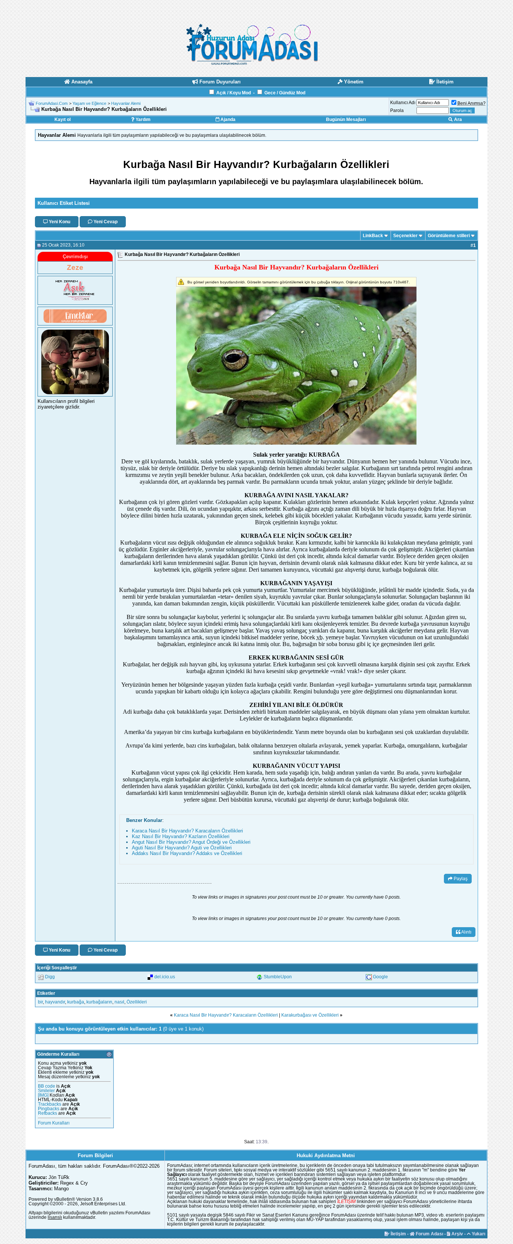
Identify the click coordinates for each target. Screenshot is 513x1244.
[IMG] (43, 1095)
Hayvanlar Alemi (125, 103)
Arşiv (456, 1234)
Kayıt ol (62, 119)
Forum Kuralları (53, 1123)
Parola (397, 110)
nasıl (119, 1002)
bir (40, 1002)
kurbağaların (99, 1002)
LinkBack (373, 235)
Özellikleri (137, 1002)
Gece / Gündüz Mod (284, 93)
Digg (50, 977)
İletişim (397, 1234)
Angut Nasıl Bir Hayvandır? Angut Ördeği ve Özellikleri (191, 842)
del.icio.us (164, 977)
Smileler (46, 1090)
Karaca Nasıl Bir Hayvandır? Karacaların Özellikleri (187, 831)
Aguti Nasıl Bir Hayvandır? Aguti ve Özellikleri (182, 848)
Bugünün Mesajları (346, 119)
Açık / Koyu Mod (233, 93)
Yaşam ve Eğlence (89, 103)
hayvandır (55, 1002)
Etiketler (46, 993)
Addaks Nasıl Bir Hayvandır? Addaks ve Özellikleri (187, 853)
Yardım (142, 119)
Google (380, 977)
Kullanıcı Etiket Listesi (64, 203)
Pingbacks (48, 1108)
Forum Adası (429, 1234)
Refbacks (47, 1113)
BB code (46, 1086)
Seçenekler (405, 235)
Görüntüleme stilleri (449, 235)
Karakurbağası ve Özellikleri (310, 1015)
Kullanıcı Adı (402, 102)
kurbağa (75, 1002)
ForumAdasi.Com (52, 103)
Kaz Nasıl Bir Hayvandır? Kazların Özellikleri (180, 836)
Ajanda (227, 119)
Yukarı (478, 1234)
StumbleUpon (278, 977)
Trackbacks (49, 1104)
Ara (457, 119)
